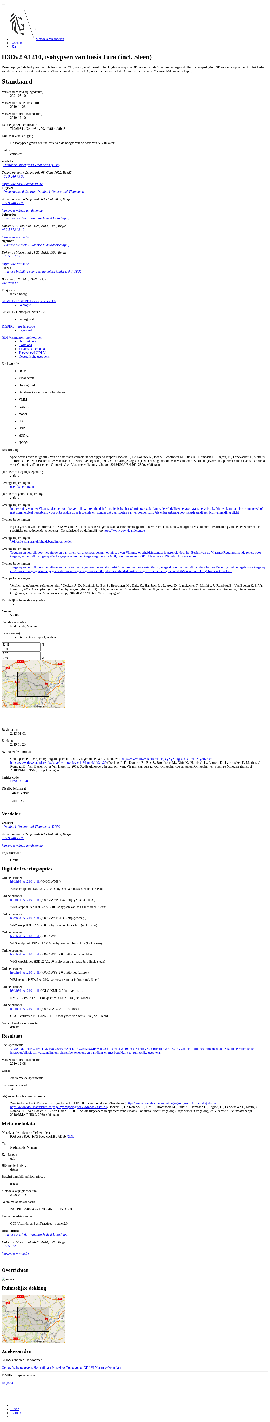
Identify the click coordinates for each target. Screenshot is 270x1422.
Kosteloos (25, 345)
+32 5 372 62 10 (13, 229)
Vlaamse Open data (32, 349)
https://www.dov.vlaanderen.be (22, 184)
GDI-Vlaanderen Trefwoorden (22, 337)
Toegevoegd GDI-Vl (32, 352)
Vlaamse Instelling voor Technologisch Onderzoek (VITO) (42, 271)
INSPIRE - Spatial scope (18, 326)
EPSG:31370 (19, 781)
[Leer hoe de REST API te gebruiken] (10, 1416)
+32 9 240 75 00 (13, 176)
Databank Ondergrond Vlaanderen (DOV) (31, 165)
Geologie (25, 305)
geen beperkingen (22, 486)
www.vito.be (10, 283)
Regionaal (25, 330)
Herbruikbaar (27, 341)
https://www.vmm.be (15, 237)
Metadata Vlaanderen (50, 39)
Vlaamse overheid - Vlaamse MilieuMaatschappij (36, 218)
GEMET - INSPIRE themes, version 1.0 (29, 301)
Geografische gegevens (34, 356)
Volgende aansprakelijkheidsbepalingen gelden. (41, 541)
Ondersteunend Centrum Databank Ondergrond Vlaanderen (43, 191)
